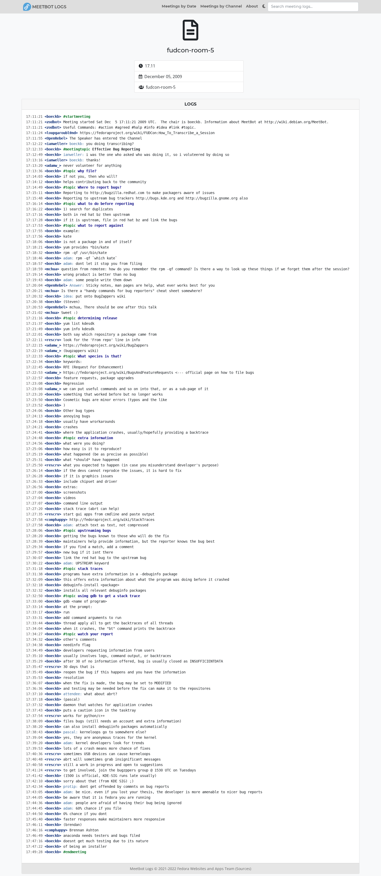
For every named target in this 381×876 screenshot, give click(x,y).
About (252, 6)
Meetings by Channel (221, 6)
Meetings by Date (179, 6)
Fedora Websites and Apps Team (206, 868)
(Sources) (243, 868)
